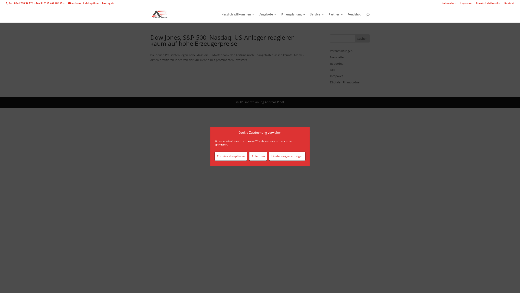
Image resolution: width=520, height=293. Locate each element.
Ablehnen (258, 156)
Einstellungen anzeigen (287, 156)
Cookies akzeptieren (231, 156)
